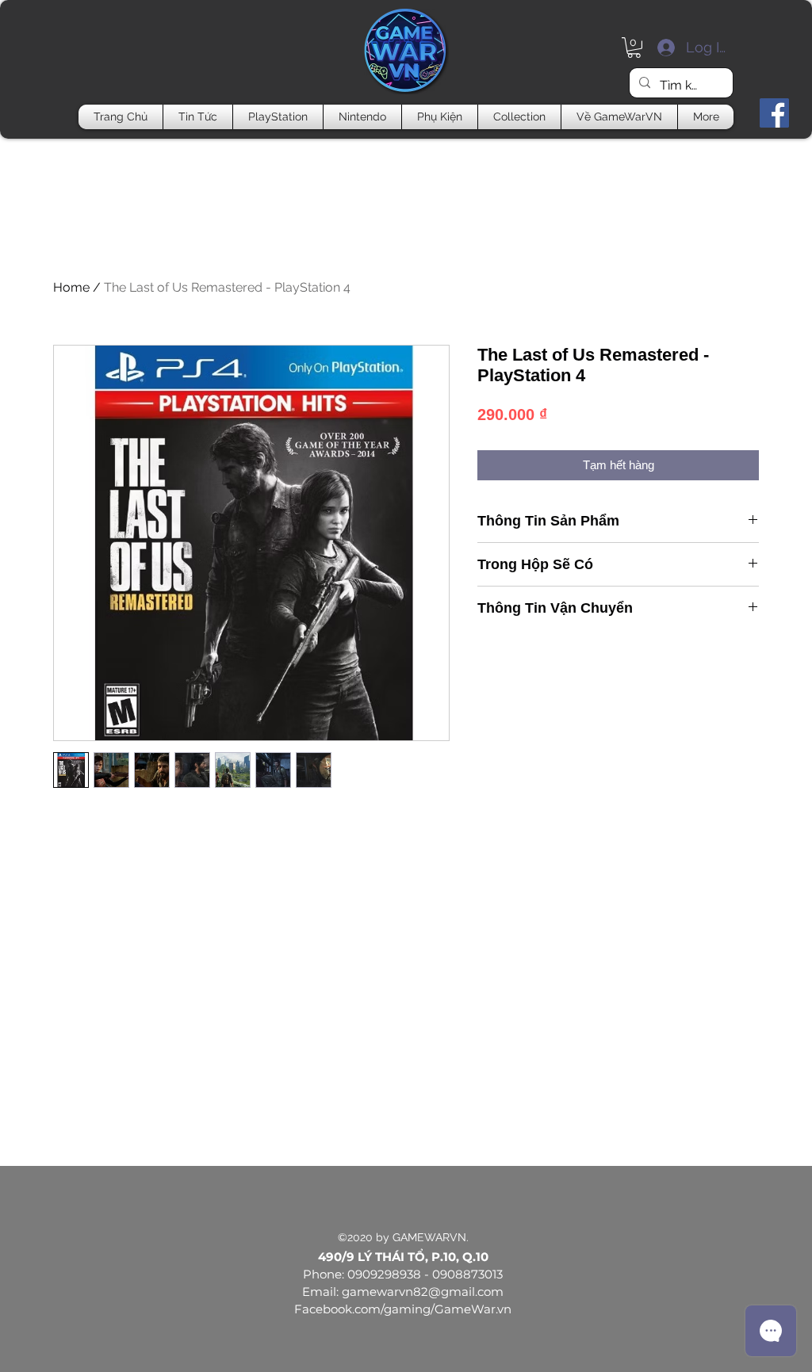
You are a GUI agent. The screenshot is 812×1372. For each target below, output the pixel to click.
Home (71, 287)
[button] (634, 47)
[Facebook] (774, 113)
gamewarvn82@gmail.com (423, 1291)
